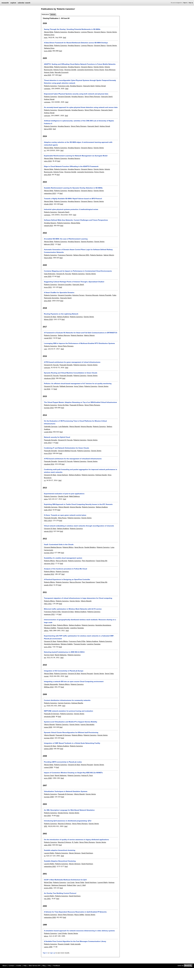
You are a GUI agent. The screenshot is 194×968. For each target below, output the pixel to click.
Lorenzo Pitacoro (87, 32)
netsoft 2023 (48, 225)
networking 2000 (50, 917)
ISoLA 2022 (48, 258)
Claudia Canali (63, 496)
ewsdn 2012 (48, 585)
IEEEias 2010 (49, 687)
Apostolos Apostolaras (103, 625)
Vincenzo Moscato (91, 295)
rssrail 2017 (48, 338)
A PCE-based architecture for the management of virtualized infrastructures (73, 459)
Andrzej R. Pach (87, 775)
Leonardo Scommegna (85, 70)
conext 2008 (48, 767)
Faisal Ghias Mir (101, 561)
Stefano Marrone (64, 335)
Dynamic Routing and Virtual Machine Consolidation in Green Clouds (70, 373)
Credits (18, 965)
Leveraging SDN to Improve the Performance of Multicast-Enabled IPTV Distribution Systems (79, 343)
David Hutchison (87, 853)
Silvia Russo (62, 518)
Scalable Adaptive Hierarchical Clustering (60, 861)
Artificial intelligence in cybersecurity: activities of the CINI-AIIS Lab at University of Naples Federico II (79, 122)
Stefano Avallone (63, 317)
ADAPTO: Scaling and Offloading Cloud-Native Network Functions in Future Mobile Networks (80, 64)
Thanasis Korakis (63, 628)
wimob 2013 (48, 531)
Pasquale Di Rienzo (77, 405)
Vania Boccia (78, 547)
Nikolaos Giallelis (50, 628)
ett (45, 657)
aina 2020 (47, 301)
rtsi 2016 (47, 389)
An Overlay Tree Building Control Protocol (60, 893)
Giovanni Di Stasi (50, 317)
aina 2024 (47, 174)
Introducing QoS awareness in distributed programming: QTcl (67, 821)
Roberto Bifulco (68, 547)
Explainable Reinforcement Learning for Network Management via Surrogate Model (75, 156)
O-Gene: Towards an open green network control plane (65, 515)
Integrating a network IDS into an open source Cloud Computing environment (74, 681)
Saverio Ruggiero (87, 241)
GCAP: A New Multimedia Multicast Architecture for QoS (65, 880)
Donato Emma (63, 813)
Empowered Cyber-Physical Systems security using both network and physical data (76, 94)
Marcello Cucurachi (61, 72)
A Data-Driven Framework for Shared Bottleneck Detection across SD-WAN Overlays (76, 43)
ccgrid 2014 (48, 432)
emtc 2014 (48, 443)
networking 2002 (50, 866)
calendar (21, 3)
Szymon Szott (49, 655)
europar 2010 (49, 738)
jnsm (45, 37)
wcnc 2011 (48, 647)
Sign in (185, 2)
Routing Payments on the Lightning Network (61, 314)
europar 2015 (49, 408)
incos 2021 (48, 287)
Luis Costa (70, 882)
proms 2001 (48, 888)
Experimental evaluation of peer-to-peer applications (64, 494)
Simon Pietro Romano (92, 96)
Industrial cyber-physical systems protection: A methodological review (71, 209)
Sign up (191, 2)
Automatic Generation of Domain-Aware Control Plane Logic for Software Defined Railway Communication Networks (78, 251)
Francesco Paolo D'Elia (77, 641)
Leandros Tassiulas (77, 628)
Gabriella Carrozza (50, 426)
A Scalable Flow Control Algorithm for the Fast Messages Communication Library (75, 941)
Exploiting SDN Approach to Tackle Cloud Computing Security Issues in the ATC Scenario (78, 504)
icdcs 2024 (48, 161)
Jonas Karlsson (62, 475)
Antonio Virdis (49, 72)
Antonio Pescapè (87, 673)
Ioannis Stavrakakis (87, 724)
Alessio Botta (48, 32)
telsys (46, 936)
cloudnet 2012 (49, 574)
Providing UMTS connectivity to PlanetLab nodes (63, 762)
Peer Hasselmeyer (88, 561)
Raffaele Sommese (66, 386)
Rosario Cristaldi (63, 944)
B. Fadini (75, 842)
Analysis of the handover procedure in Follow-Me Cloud (65, 569)
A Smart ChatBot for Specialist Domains (59, 292)
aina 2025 (47, 75)
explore (13, 3)
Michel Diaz (48, 882)
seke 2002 (47, 845)
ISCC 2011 (48, 604)
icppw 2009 (48, 727)
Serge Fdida (109, 673)
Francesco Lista (63, 86)
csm (45, 349)
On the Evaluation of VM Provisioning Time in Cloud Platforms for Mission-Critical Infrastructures (75, 422)
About (4, 965)
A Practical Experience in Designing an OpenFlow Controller (67, 579)
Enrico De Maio (63, 405)
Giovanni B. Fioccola (63, 274)
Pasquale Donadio (66, 365)
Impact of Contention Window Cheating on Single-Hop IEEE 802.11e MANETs (73, 773)
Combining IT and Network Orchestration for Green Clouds (66, 448)
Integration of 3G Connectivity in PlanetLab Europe (63, 671)
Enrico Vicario (99, 70)
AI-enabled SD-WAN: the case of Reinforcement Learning (66, 239)
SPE (45, 826)
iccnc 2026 (48, 51)
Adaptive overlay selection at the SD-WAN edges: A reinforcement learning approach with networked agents (78, 143)
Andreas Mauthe (77, 703)
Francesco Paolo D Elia (52, 612)
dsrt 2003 (47, 815)
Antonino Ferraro (78, 295)
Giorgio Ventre (112, 32)
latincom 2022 (49, 244)
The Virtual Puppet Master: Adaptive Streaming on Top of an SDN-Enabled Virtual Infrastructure (80, 402)
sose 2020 (47, 276)
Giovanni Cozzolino (65, 284)
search (27, 3)
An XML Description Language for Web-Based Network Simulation (69, 810)
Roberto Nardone (96, 255)
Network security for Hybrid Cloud (57, 437)
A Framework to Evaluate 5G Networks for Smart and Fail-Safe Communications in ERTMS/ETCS (80, 333)
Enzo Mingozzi (110, 70)
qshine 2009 (48, 749)
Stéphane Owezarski (58, 885)
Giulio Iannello (75, 944)
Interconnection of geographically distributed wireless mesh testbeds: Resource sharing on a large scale (80, 621)
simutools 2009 (49, 716)
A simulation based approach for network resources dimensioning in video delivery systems (79, 931)
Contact (11, 965)
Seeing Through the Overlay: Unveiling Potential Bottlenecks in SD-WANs (72, 29)
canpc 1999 (48, 947)
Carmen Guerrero (64, 703)
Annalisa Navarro (74, 32)
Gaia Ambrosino (49, 274)
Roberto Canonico (60, 32)
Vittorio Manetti (74, 426)
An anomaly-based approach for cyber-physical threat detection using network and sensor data (81, 107)
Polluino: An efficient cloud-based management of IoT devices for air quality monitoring (77, 383)
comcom (47, 115)
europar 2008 (49, 797)
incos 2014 (48, 453)
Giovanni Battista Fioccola (67, 451)
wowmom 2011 (49, 614)
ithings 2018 (48, 319)
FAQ (49, 965)
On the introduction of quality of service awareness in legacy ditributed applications (76, 839)
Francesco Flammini (65, 255)
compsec (47, 88)
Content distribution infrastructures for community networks (67, 700)
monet (46, 676)
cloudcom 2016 (49, 378)
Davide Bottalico (90, 547)
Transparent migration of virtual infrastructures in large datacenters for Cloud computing (78, 598)
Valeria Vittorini (108, 255)
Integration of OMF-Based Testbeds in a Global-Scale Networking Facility (72, 743)
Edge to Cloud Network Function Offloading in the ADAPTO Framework (71, 166)
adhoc (46, 630)
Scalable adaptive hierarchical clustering (59, 850)
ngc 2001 (47, 898)
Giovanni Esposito (64, 96)
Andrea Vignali (100, 86)
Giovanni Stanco (100, 32)
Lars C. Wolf (81, 885)
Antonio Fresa (58, 70)
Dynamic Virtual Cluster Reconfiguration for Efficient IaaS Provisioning (71, 732)
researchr (5, 2)
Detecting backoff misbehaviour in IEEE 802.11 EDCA (64, 652)
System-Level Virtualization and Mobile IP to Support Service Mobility (70, 722)
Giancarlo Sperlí (89, 86)
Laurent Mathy (49, 853)
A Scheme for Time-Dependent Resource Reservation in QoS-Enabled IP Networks (75, 912)
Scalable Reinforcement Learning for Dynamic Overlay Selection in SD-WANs (73, 188)
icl (44, 856)
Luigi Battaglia (63, 426)
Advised (53, 14)
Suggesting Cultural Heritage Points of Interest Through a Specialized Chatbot (74, 282)
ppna (46, 499)
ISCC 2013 (48, 520)
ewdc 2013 (48, 510)
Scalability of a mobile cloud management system (63, 558)
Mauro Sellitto (79, 914)
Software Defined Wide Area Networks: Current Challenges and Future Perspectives (76, 220)
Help (25, 965)
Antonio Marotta (86, 426)
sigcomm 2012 (49, 563)
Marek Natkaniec (61, 655)
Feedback (56, 965)
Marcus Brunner (61, 561)
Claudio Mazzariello (51, 684)
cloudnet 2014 (49, 464)
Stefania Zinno (49, 35)
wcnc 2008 (48, 778)
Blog (44, 965)
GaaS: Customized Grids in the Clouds (59, 544)
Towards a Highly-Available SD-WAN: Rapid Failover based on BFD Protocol (73, 198)
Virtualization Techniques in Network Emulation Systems (65, 791)
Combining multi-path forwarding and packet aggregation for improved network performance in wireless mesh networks (80, 471)
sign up (52, 953)
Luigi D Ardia (62, 933)
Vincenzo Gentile (70, 70)
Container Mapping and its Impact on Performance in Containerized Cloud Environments (78, 271)
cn (45, 150)
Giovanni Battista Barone (53, 547)
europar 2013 (49, 553)
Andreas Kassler (101, 475)
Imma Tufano (78, 386)
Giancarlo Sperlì (106, 96)
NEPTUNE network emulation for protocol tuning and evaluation (68, 711)
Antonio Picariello (105, 295)
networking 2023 (50, 193)
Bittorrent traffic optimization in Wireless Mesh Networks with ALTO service (73, 609)
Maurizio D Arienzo (64, 823)
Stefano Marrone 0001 (81, 255)
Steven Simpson (74, 853)
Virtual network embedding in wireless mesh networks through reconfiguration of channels (79, 526)
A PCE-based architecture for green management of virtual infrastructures (72, 362)
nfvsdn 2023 (48, 204)
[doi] (64, 37)
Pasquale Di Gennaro (51, 714)
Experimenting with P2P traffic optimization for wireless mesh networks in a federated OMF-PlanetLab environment (79, 637)
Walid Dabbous (74, 496)
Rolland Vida (71, 885)
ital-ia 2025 (48, 129)
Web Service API (34, 965)
